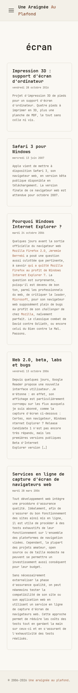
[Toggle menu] (11, 10)
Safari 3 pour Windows (29, 149)
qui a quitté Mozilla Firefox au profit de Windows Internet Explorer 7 (37, 270)
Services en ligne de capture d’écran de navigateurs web (38, 479)
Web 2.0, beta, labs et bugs (37, 362)
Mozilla (27, 314)
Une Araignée (37, 10)
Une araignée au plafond (48, 680)
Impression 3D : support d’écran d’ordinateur (31, 76)
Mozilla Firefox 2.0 (28, 251)
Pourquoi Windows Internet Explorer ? (37, 224)
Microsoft (20, 299)
